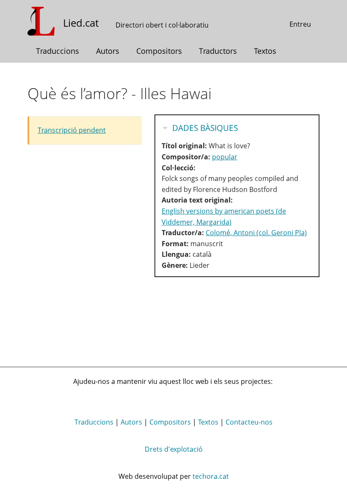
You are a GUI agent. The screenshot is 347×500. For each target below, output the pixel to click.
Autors (107, 51)
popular (224, 156)
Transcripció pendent (72, 130)
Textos (265, 51)
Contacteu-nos (249, 422)
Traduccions (57, 51)
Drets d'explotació (174, 449)
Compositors (159, 51)
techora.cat (211, 476)
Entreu (300, 24)
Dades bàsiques (205, 127)
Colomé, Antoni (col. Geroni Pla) (256, 232)
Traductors (218, 51)
